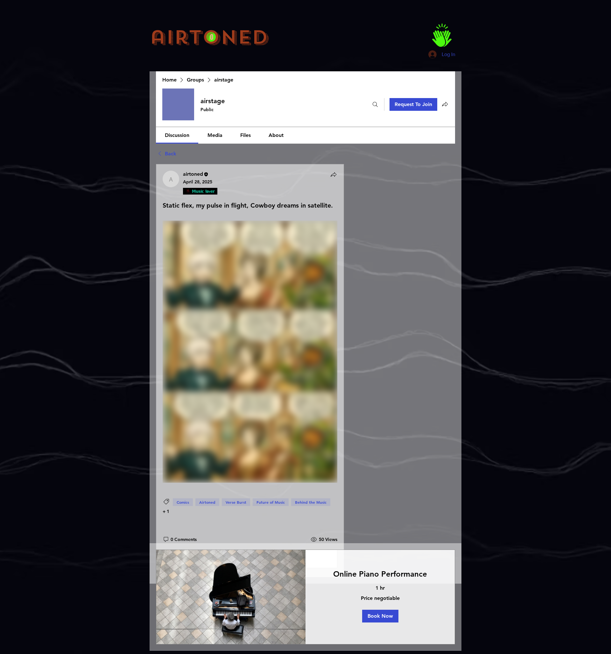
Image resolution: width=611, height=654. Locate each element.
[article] (250, 371)
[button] (380, 616)
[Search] (375, 104)
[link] (177, 135)
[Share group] (445, 104)
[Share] (333, 174)
